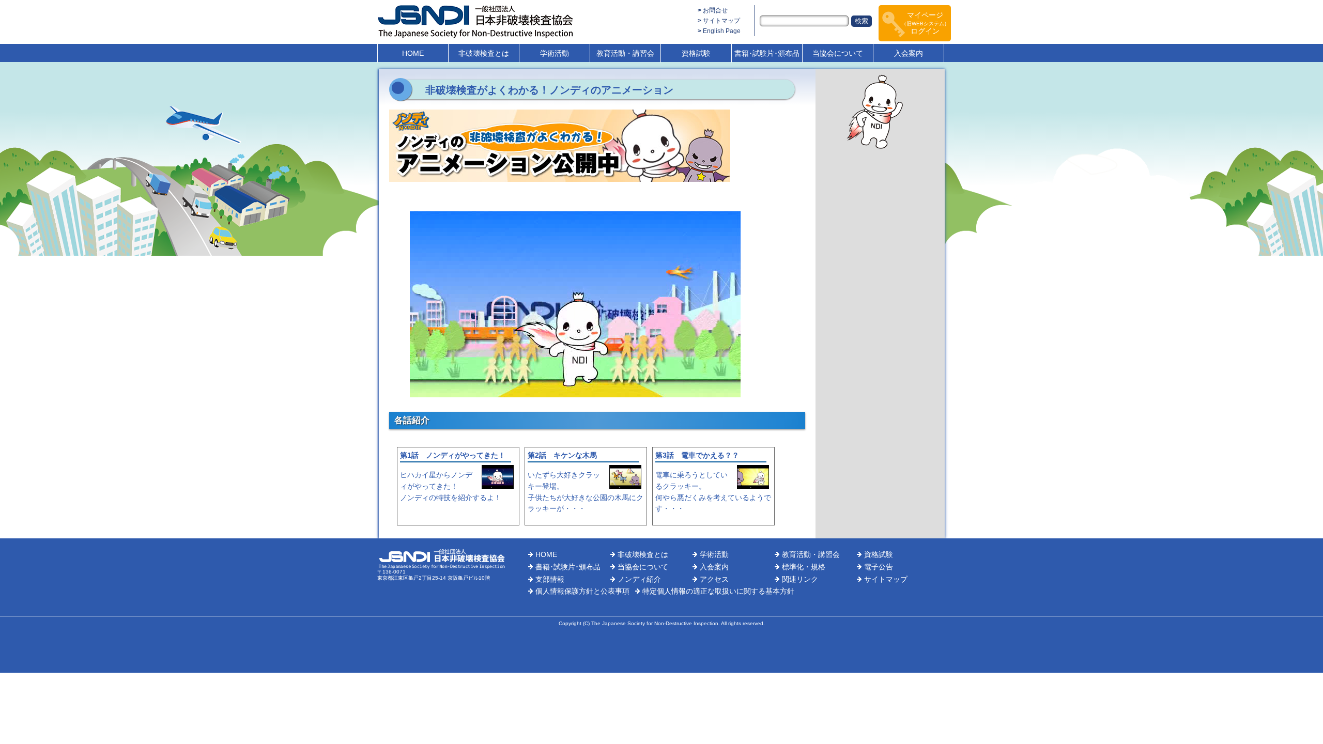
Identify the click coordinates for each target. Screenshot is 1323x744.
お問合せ (715, 10)
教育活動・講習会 (625, 53)
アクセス (714, 579)
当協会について (837, 53)
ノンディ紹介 (639, 579)
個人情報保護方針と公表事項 (582, 591)
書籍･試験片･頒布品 (766, 53)
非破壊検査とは (483, 53)
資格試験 (696, 53)
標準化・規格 (803, 567)
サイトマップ (721, 20)
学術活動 (554, 53)
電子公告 (878, 567)
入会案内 (908, 53)
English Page (722, 31)
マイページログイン (925, 23)
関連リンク (800, 579)
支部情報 (549, 579)
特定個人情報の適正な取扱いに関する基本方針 (718, 591)
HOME (413, 53)
